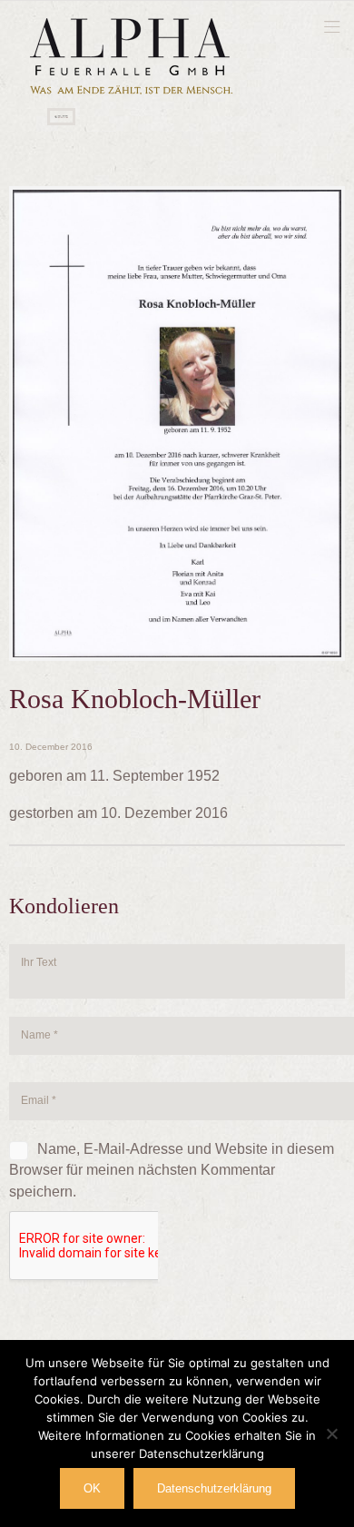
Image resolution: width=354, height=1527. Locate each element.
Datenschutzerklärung (214, 1488)
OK (92, 1488)
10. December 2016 (51, 747)
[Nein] (331, 1433)
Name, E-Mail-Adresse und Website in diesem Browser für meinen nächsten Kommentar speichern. (171, 1170)
